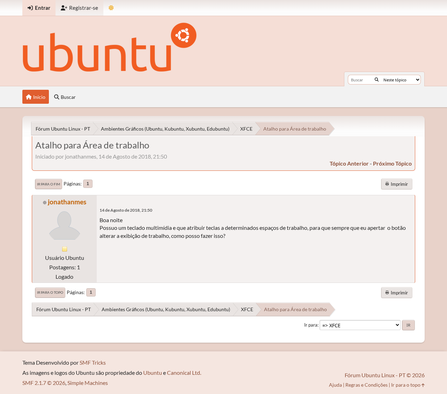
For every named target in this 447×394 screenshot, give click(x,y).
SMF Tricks (93, 362)
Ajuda (335, 385)
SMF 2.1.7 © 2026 (43, 382)
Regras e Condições (366, 385)
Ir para (310, 325)
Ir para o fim (48, 184)
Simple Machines (87, 382)
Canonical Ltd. (184, 372)
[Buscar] (376, 80)
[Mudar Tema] (111, 8)
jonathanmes (67, 202)
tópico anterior (349, 163)
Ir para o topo (50, 292)
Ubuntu (152, 372)
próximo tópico (392, 163)
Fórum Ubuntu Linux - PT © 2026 (385, 375)
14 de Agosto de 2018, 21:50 (126, 210)
